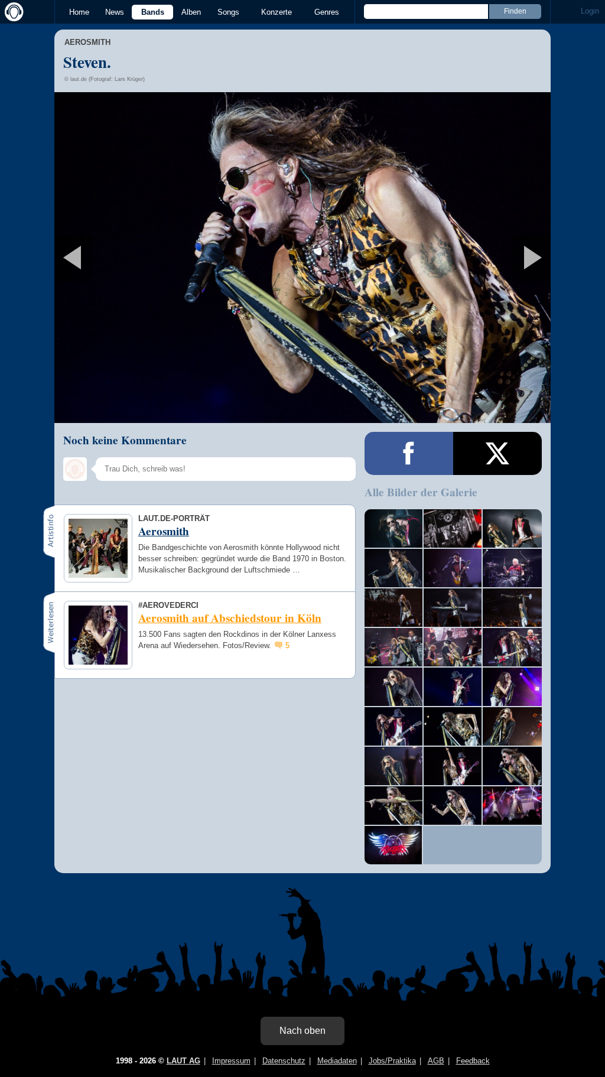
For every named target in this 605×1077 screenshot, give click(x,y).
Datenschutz (283, 1060)
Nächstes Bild (302, 257)
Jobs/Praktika (392, 1060)
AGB (436, 1060)
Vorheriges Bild (136, 257)
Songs (228, 12)
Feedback (473, 1060)
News (114, 12)
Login (590, 10)
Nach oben (302, 1031)
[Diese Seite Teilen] (409, 453)
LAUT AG (183, 1060)
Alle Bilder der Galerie (421, 492)
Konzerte (276, 12)
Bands (152, 12)
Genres (326, 12)
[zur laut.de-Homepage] (12, 12)
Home (79, 12)
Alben (191, 12)
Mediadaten (337, 1060)
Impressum (231, 1060)
